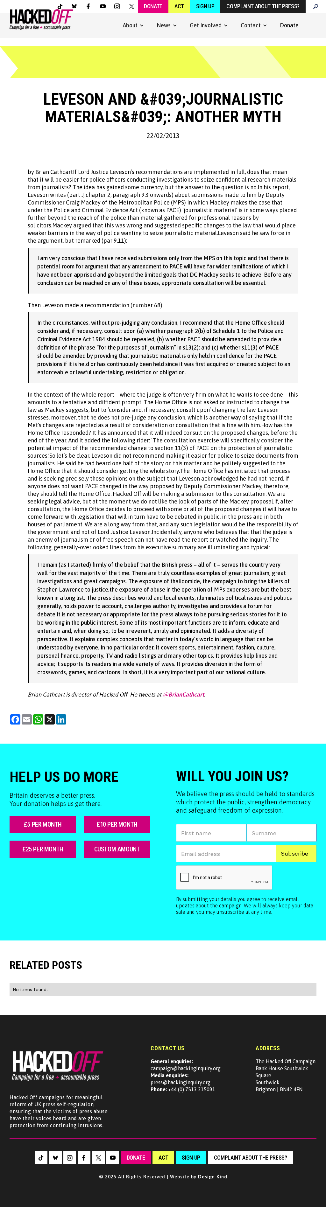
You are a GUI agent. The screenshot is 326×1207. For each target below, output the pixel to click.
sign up (191, 1157)
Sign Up (205, 6)
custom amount (117, 849)
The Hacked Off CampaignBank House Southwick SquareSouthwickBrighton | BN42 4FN (285, 1075)
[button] (133, 25)
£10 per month (117, 824)
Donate (153, 6)
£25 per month (42, 849)
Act (179, 6)
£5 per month (43, 824)
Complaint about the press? (263, 6)
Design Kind (212, 1176)
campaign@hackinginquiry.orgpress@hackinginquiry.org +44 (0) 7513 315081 (186, 1075)
